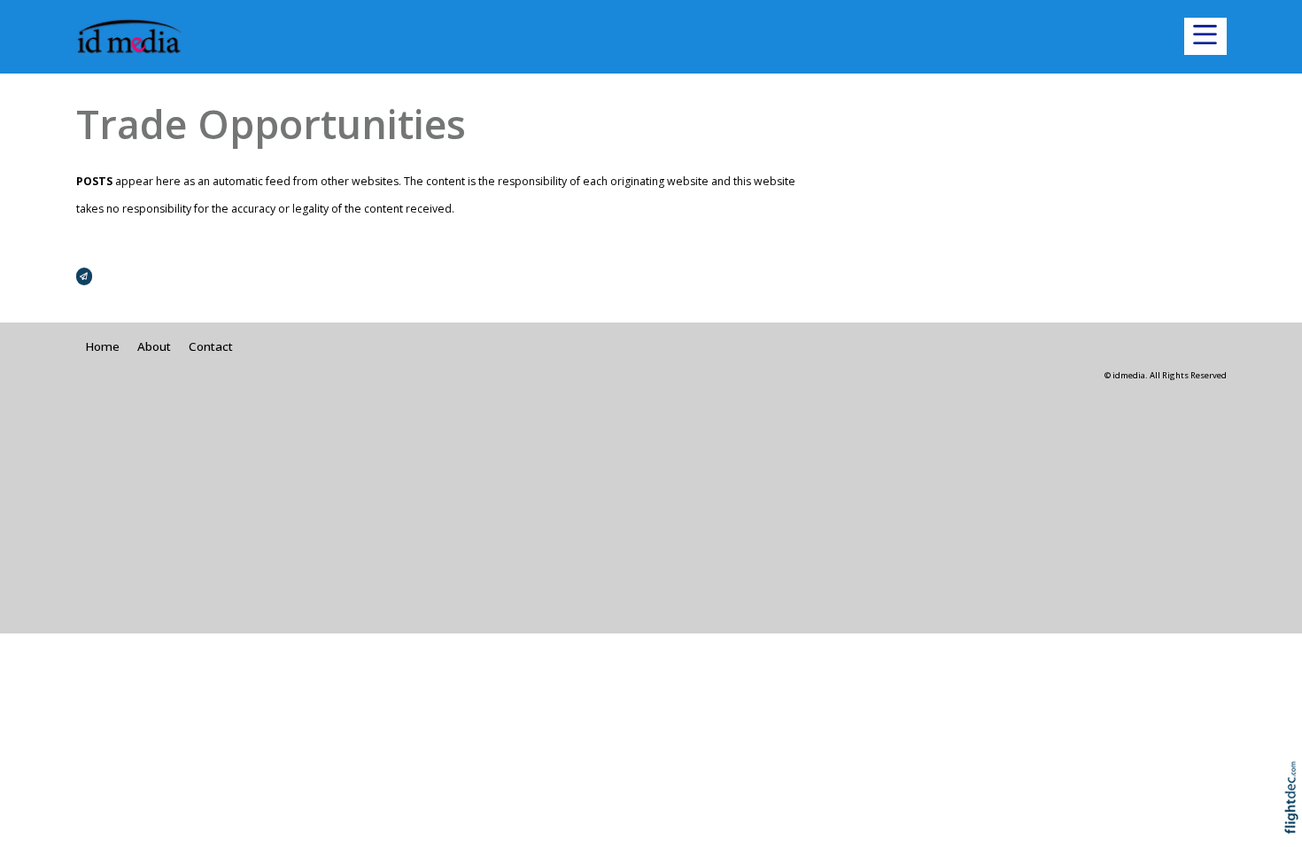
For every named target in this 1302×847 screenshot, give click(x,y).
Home (102, 346)
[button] (1205, 36)
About (154, 346)
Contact (211, 346)
